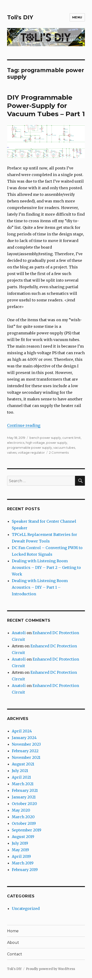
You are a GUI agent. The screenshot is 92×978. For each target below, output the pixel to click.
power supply (56, 442)
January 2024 (24, 737)
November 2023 (26, 744)
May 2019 (20, 849)
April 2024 (22, 731)
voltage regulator (31, 452)
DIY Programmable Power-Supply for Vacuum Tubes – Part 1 (46, 105)
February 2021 (25, 790)
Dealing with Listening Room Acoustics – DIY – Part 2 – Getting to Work (46, 567)
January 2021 (24, 797)
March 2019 (22, 863)
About (13, 942)
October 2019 (24, 823)
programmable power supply (29, 447)
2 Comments (59, 452)
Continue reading (23, 425)
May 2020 (21, 810)
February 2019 (25, 869)
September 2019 (26, 830)
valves (12, 452)
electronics (15, 442)
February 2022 (25, 750)
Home (13, 931)
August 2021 (23, 764)
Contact (14, 954)
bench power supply (45, 438)
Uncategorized (26, 908)
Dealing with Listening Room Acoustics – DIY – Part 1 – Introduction (40, 587)
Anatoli (19, 632)
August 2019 (23, 836)
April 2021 (21, 777)
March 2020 (23, 816)
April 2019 (21, 856)
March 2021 (22, 783)
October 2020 (24, 803)
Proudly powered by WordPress (50, 969)
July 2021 (20, 770)
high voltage (35, 442)
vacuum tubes (64, 447)
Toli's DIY (20, 17)
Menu (77, 17)
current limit (71, 438)
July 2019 (20, 843)
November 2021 (26, 757)
